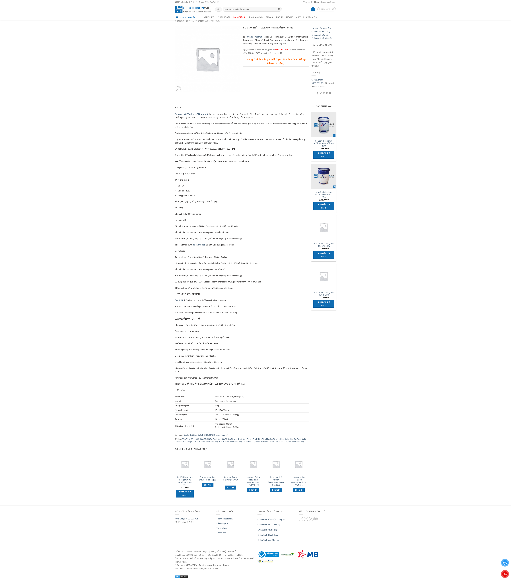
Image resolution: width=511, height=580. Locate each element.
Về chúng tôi (307, 2)
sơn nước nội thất (254, 36)
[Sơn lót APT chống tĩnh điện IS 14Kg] (323, 276)
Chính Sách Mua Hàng (267, 529)
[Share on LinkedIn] (330, 93)
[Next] (309, 478)
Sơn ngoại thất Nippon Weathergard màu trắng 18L (276, 481)
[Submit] (279, 9)
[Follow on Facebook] (301, 519)
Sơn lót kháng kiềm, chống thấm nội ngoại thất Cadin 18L (185, 481)
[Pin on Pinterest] (327, 93)
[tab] (178, 107)
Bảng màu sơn (256, 17)
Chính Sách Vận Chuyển (268, 540)
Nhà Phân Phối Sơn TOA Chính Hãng (204, 442)
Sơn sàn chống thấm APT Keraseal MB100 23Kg (324, 194)
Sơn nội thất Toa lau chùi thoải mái (267, 442)
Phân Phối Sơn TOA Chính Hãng (230, 442)
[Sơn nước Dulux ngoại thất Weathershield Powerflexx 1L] (253, 464)
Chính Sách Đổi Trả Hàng (268, 524)
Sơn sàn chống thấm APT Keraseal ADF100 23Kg (323, 143)
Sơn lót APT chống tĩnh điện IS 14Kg (324, 293)
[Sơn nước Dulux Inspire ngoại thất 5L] (230, 464)
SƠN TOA (216, 21)
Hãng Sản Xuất (199, 21)
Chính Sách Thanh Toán (267, 535)
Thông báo (221, 532)
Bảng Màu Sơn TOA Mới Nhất (273, 439)
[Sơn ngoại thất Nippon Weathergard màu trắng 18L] (276, 464)
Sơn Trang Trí (222, 435)
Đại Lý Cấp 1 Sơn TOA (293, 439)
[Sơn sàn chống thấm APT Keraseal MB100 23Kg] (323, 176)
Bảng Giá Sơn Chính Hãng (252, 439)
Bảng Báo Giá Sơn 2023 (190, 439)
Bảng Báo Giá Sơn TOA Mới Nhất (230, 439)
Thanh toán (224, 17)
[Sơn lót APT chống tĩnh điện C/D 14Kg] (323, 227)
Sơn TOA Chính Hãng (296, 442)
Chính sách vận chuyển (322, 38)
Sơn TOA (284, 442)
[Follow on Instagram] (306, 519)
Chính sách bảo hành (321, 35)
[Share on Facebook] (317, 93)
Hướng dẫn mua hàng (321, 28)
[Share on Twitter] (321, 93)
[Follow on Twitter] (311, 519)
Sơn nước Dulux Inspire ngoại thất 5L (230, 479)
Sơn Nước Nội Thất (201, 435)
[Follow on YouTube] (315, 519)
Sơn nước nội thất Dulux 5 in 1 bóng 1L (207, 478)
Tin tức (279, 17)
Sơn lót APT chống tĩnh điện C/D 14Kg (324, 244)
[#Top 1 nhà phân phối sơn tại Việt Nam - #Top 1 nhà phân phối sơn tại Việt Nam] (193, 9)
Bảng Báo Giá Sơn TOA (208, 439)
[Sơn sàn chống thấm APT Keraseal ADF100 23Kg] (323, 124)
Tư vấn (269, 17)
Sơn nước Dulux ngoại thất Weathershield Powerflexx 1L (253, 481)
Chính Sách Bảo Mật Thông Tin (271, 519)
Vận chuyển (209, 17)
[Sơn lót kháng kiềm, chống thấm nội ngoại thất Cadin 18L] (185, 464)
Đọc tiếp (208, 485)
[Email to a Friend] (324, 93)
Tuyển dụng (221, 528)
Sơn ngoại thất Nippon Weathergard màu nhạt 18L (298, 481)
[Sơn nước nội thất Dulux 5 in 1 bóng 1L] (208, 464)
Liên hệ (289, 17)
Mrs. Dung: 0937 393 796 (186, 518)
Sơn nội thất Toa (248, 442)
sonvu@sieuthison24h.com (326, 2)
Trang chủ (181, 21)
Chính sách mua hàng (321, 31)
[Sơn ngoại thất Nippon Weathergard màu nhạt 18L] (299, 464)
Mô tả (178, 107)
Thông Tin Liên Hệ (224, 518)
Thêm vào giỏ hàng (185, 493)
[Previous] (175, 478)
